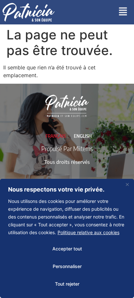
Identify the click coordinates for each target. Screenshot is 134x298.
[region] (67, 238)
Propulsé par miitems (67, 148)
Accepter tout (67, 248)
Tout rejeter (67, 284)
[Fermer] (127, 184)
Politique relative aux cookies (88, 232)
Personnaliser (67, 266)
